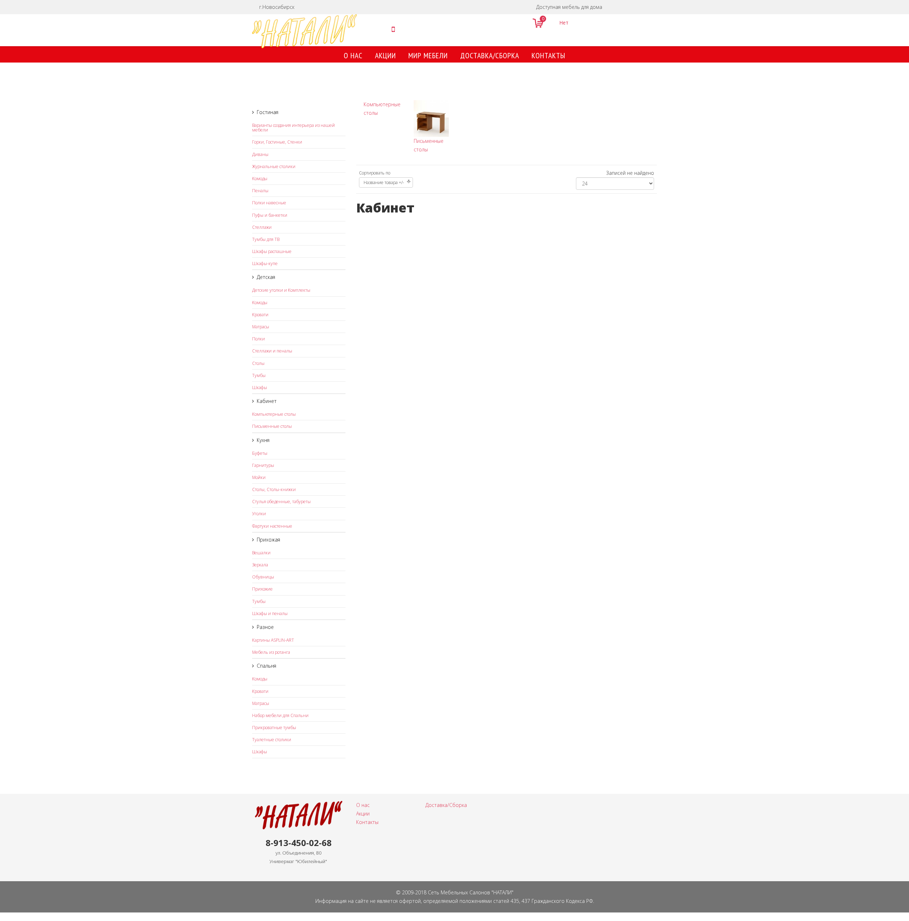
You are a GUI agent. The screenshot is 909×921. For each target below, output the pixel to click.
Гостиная (267, 112)
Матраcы (260, 327)
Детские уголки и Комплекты (281, 290)
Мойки (259, 477)
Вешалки (261, 553)
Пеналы (260, 191)
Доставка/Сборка (489, 55)
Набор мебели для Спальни (280, 715)
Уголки (259, 514)
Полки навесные (269, 203)
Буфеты (259, 453)
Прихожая (268, 539)
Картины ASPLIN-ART (273, 640)
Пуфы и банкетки (269, 215)
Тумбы (259, 375)
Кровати (260, 315)
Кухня (263, 440)
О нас (353, 55)
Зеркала (260, 565)
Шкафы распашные (272, 251)
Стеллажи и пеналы (272, 351)
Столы (258, 363)
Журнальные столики (273, 166)
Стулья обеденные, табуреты (281, 502)
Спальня (266, 665)
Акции (385, 55)
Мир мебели (428, 55)
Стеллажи (262, 227)
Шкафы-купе (265, 263)
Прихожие (262, 589)
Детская (266, 277)
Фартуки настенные (272, 526)
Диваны (260, 154)
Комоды (259, 179)
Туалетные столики (271, 740)
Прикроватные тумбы (274, 728)
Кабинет (267, 401)
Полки (258, 339)
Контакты (548, 55)
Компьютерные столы (274, 414)
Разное (265, 627)
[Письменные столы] (431, 118)
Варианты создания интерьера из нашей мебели (293, 127)
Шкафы (259, 387)
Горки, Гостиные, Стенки (277, 142)
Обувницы (263, 577)
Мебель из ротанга (271, 652)
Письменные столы (272, 426)
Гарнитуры (263, 465)
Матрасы (260, 703)
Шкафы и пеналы (270, 613)
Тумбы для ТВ (265, 239)
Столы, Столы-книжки (274, 489)
